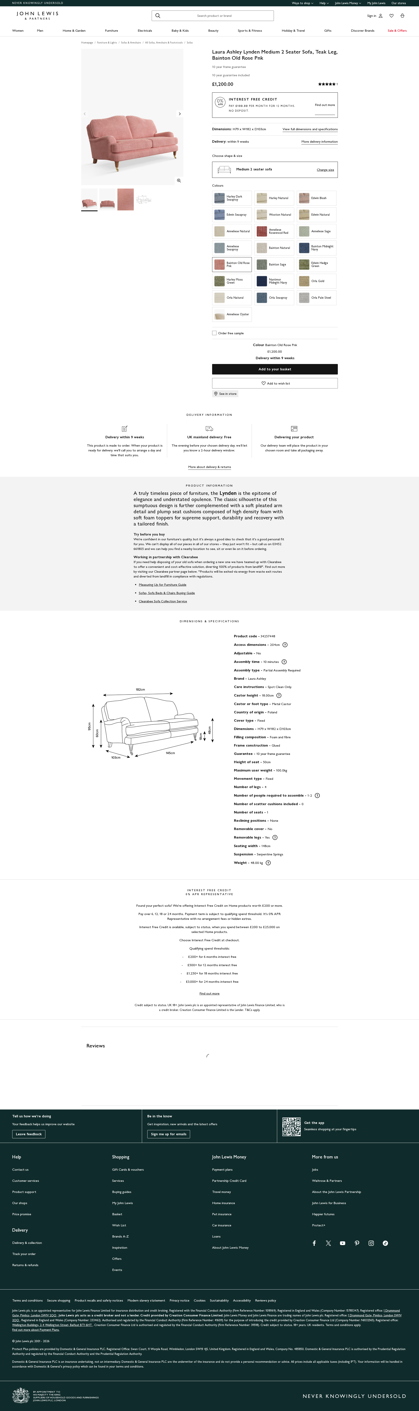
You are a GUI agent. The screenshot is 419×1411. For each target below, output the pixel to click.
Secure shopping (58, 1300)
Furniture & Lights (107, 42)
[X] (328, 1245)
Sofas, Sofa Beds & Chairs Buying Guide (167, 593)
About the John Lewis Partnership (336, 1192)
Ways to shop (301, 3)
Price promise (21, 1214)
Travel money (221, 1192)
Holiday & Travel (293, 30)
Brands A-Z (120, 1236)
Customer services (25, 1181)
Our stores (399, 3)
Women (18, 30)
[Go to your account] (380, 15)
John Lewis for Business (329, 1203)
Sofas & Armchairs (131, 42)
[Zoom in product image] (179, 181)
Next (179, 113)
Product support (24, 1192)
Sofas (190, 42)
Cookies (200, 1300)
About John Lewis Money (230, 1247)
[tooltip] (285, 644)
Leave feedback (29, 1134)
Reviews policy (265, 1300)
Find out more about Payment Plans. (35, 1330)
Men (40, 30)
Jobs (315, 1169)
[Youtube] (342, 1245)
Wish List (119, 1225)
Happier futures (323, 1214)
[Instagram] (371, 1245)
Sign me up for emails (168, 1134)
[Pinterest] (357, 1245)
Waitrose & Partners (327, 1181)
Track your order (24, 1254)
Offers (117, 1259)
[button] (275, 170)
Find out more (325, 105)
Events (117, 1270)
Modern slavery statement (146, 1300)
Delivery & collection (27, 1243)
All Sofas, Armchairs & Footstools (164, 42)
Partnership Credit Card (229, 1181)
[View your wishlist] (390, 15)
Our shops (19, 1203)
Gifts (327, 30)
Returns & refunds (25, 1265)
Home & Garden (74, 30)
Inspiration (119, 1247)
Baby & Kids (180, 30)
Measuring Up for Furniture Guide (162, 584)
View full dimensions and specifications (310, 129)
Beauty (213, 30)
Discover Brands (362, 30)
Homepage (87, 42)
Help (323, 3)
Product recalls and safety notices (99, 1300)
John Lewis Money (346, 3)
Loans (216, 1236)
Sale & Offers (397, 30)
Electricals (145, 30)
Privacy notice (179, 1300)
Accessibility (242, 1300)
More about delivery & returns (209, 467)
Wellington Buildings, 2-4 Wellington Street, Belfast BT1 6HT (52, 1325)
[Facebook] (314, 1245)
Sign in (371, 16)
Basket (117, 1214)
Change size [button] (325, 170)
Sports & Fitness (250, 30)
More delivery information (319, 141)
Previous (84, 113)
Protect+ (318, 1225)
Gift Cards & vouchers (128, 1169)
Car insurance (221, 1225)
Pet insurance (222, 1214)
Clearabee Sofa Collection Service (163, 601)
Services (118, 1181)
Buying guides (121, 1192)
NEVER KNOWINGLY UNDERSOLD (38, 3)
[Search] (158, 15)
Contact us (20, 1169)
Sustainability (219, 1300)
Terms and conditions (27, 1300)
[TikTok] (385, 1245)
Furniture (111, 30)
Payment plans (222, 1169)
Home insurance (223, 1203)
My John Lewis (376, 3)
